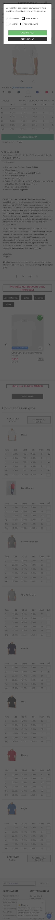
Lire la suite (41, 11)
